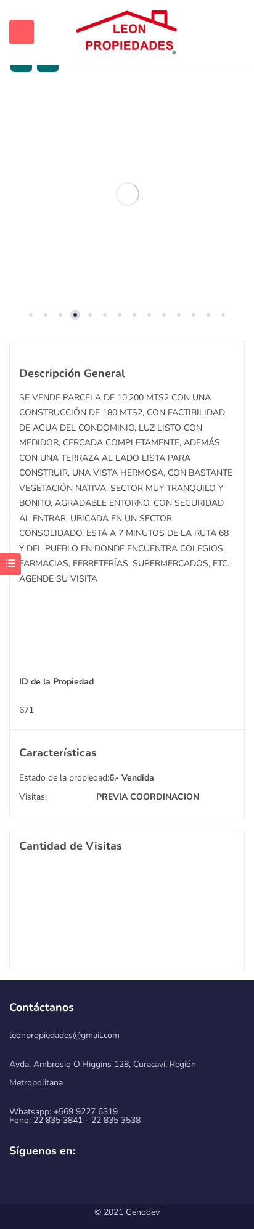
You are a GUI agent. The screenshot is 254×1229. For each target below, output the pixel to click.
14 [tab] (223, 315)
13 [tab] (208, 315)
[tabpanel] (127, 194)
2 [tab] (45, 315)
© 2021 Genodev (127, 1212)
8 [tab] (134, 315)
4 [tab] (75, 315)
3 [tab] (60, 315)
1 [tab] (31, 315)
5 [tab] (90, 315)
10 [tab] (164, 315)
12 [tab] (193, 315)
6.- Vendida (131, 778)
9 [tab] (149, 315)
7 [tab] (119, 315)
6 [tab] (105, 315)
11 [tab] (179, 315)
